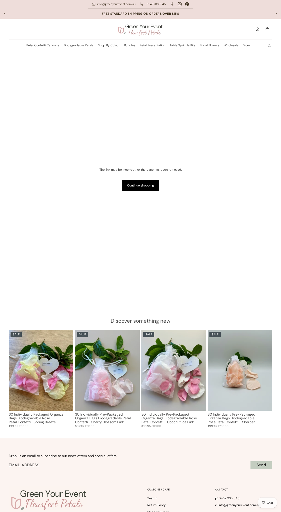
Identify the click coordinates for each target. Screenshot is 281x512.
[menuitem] (246, 45)
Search (152, 498)
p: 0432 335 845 (227, 498)
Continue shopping (140, 185)
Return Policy (156, 505)
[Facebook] (172, 4)
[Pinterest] (187, 4)
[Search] (269, 45)
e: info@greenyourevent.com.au (237, 505)
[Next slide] (276, 13)
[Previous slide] (5, 13)
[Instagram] (180, 4)
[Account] (258, 29)
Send (261, 465)
